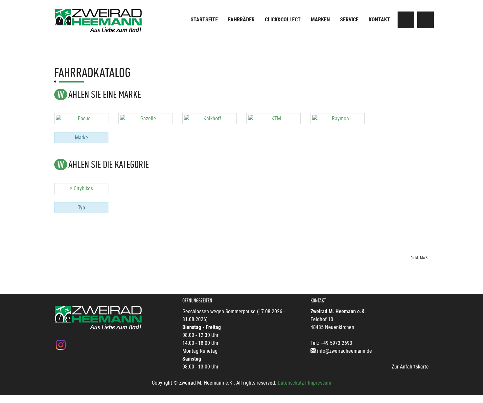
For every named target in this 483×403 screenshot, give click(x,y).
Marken (320, 19)
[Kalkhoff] (209, 119)
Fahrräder (241, 19)
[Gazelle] (145, 119)
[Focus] (81, 119)
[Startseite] (98, 20)
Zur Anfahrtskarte (410, 367)
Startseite (204, 19)
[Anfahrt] (406, 20)
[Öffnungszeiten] (425, 20)
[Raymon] (337, 119)
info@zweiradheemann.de (344, 351)
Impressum (319, 383)
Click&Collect (283, 19)
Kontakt (379, 19)
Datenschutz (291, 383)
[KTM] (273, 119)
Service (349, 19)
